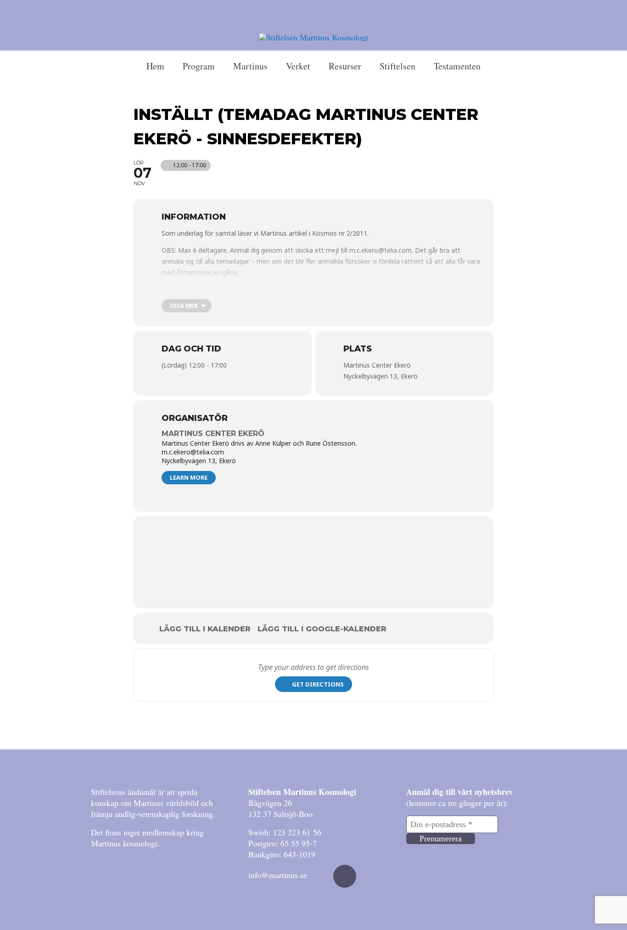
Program (199, 66)
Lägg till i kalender (205, 628)
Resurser (345, 66)
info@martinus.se (277, 874)
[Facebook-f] (344, 876)
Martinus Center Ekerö (213, 433)
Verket (298, 66)
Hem (155, 66)
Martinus (250, 66)
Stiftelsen (397, 66)
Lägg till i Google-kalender (322, 628)
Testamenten (457, 66)
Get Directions (318, 684)
